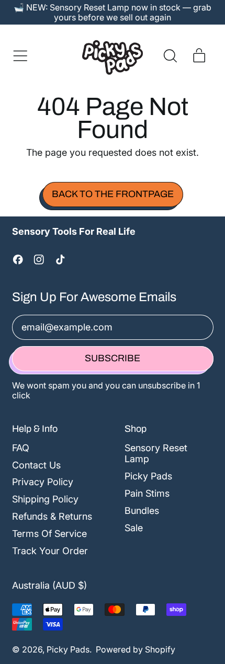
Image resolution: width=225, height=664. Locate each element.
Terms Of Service (49, 533)
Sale (134, 527)
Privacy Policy (42, 481)
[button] (170, 56)
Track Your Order (50, 550)
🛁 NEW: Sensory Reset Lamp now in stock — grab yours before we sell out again (112, 12)
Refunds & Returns (52, 516)
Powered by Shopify (135, 649)
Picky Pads (148, 476)
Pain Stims (147, 493)
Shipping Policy (45, 499)
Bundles (142, 510)
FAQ (20, 447)
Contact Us (36, 465)
